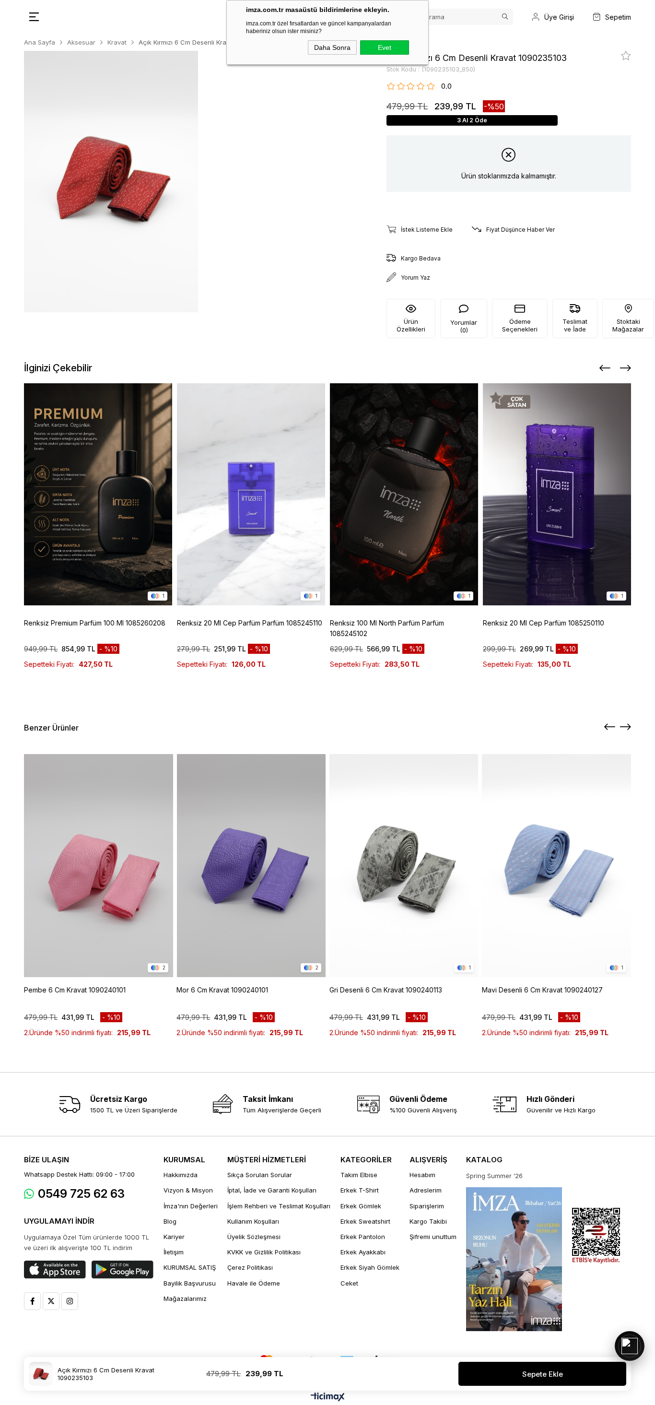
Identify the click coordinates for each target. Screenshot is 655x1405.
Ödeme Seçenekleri (520, 325)
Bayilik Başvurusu (190, 1283)
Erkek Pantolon (362, 1236)
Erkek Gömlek (360, 1206)
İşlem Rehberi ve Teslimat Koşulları (278, 1206)
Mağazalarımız (185, 1298)
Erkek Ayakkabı (363, 1252)
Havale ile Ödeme (253, 1283)
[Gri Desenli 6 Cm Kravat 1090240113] (404, 866)
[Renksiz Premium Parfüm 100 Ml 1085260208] (98, 494)
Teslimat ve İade (574, 325)
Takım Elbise (358, 1175)
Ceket (349, 1283)
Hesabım (422, 1175)
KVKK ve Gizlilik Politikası (264, 1252)
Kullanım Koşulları (253, 1221)
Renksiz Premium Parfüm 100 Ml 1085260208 (94, 623)
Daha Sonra (332, 47)
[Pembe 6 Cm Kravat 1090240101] (98, 866)
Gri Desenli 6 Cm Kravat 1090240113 (385, 990)
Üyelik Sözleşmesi (254, 1236)
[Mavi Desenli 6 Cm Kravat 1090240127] (556, 866)
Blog (170, 1221)
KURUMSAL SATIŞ (190, 1267)
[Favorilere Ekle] (626, 55)
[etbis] (596, 1236)
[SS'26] (514, 1259)
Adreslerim (425, 1190)
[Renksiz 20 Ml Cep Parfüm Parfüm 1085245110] (251, 494)
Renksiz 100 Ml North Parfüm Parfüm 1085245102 (387, 628)
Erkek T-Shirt (359, 1190)
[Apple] (55, 1270)
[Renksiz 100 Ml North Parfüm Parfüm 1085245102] (404, 494)
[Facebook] (32, 1301)
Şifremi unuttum (432, 1236)
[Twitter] (51, 1301)
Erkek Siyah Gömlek (369, 1267)
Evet (384, 47)
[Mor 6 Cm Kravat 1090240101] (251, 866)
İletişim (174, 1252)
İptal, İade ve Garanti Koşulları (271, 1190)
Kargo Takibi (428, 1221)
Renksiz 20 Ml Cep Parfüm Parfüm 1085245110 (249, 623)
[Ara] (505, 16)
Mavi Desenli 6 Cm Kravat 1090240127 (542, 990)
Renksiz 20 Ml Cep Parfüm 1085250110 (543, 623)
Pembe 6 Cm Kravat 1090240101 (75, 990)
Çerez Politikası (250, 1267)
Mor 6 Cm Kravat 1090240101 (222, 990)
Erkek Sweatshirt (365, 1221)
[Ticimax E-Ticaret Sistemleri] (328, 1398)
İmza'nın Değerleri (191, 1206)
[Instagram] (69, 1301)
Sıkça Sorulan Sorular (259, 1175)
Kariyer (174, 1236)
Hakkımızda (181, 1175)
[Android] (122, 1270)
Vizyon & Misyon (188, 1190)
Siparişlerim (426, 1206)
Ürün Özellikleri (411, 325)
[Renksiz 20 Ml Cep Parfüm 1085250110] (557, 494)
